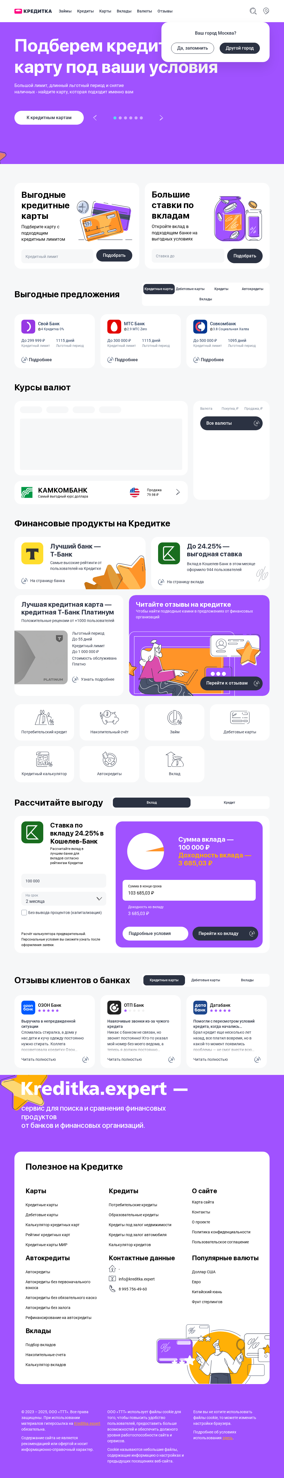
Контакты (201, 1212)
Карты (105, 11)
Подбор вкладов (41, 1345)
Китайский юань (207, 1292)
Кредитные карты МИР (46, 1245)
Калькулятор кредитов (130, 1245)
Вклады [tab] (205, 299)
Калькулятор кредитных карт (53, 1225)
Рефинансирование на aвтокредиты (59, 1317)
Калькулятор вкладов (46, 1364)
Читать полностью (38, 1059)
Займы (65, 11)
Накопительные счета (46, 1355)
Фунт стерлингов (207, 1302)
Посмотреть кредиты (49, 117)
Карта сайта (203, 1202)
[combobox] (63, 899)
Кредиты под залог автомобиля (138, 1235)
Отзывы (165, 11)
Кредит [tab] (229, 803)
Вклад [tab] (152, 803)
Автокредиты (38, 1272)
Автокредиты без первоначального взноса (58, 1285)
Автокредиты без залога (48, 1307)
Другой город (240, 48)
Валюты (144, 11)
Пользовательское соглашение (220, 1242)
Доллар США (203, 1272)
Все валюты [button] (219, 423)
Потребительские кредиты (133, 1205)
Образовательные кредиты (134, 1215)
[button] (175, 492)
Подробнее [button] (40, 359)
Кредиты (85, 11)
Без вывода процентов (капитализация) (65, 912)
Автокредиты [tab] (252, 289)
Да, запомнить (192, 48)
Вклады (124, 11)
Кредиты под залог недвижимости (140, 1225)
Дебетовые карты (42, 1215)
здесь (227, 1438)
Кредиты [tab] (221, 289)
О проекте (201, 1222)
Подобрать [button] (114, 255)
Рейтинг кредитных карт (48, 1235)
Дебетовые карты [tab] (190, 289)
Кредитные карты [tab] (158, 289)
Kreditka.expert (87, 1423)
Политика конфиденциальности (221, 1232)
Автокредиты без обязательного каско (61, 1297)
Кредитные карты (42, 1205)
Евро (196, 1282)
